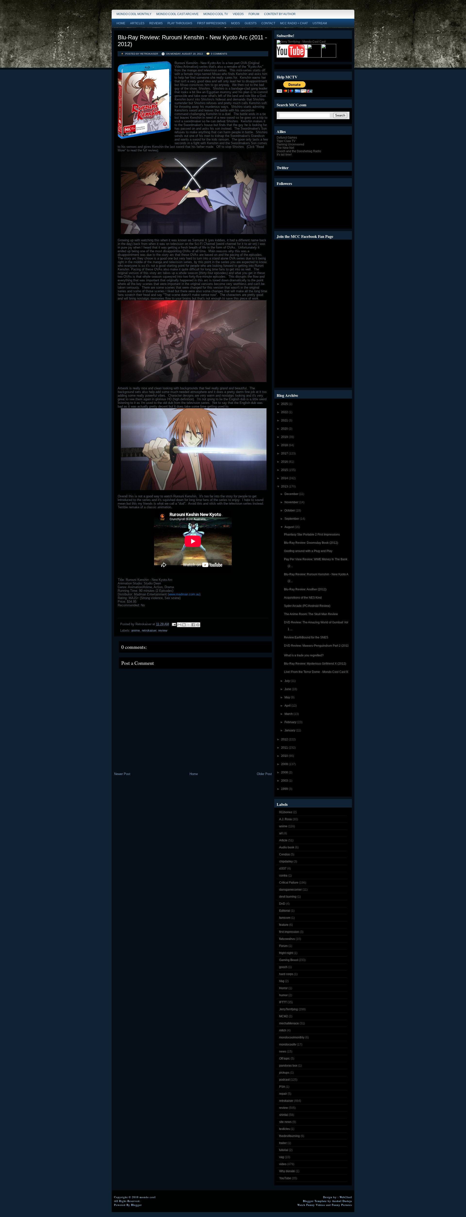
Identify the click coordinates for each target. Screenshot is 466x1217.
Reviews (156, 23)
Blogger (136, 1205)
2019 (285, 437)
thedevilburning (289, 1136)
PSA (282, 1086)
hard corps (286, 974)
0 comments (219, 53)
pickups (284, 1072)
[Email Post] (173, 624)
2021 (285, 420)
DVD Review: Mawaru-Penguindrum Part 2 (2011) (317, 645)
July (287, 681)
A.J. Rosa (285, 819)
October (290, 510)
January (290, 730)
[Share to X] (188, 624)
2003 (285, 780)
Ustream (320, 23)
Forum (254, 14)
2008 (285, 772)
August (289, 527)
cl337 (282, 868)
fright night (286, 953)
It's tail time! (284, 154)
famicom (284, 917)
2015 (285, 470)
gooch (283, 967)
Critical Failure (288, 882)
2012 (285, 739)
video (282, 1164)
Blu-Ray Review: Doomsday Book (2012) (311, 542)
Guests (251, 23)
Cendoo (284, 854)
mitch (282, 1030)
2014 (285, 478)
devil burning (287, 896)
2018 (285, 445)
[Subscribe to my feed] (314, 56)
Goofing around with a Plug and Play (308, 551)
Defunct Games (287, 137)
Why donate (287, 1171)
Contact (268, 23)
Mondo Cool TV (215, 14)
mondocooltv (287, 1044)
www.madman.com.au (184, 594)
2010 (285, 756)
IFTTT (283, 1002)
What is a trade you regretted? (304, 655)
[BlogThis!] (184, 624)
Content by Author (280, 14)
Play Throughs (179, 23)
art (281, 833)
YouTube (285, 1178)
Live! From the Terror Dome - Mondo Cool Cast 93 (317, 672)
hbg (281, 981)
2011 (285, 747)
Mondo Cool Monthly (133, 14)
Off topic (284, 1058)
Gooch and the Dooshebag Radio (299, 151)
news (282, 1051)
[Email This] (179, 624)
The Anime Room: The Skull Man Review (311, 614)
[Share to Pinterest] (197, 624)
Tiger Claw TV (286, 141)
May (287, 697)
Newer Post (122, 774)
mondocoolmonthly (291, 1037)
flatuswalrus (287, 939)
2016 (285, 461)
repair (283, 1093)
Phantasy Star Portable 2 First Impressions (312, 534)
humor (283, 995)
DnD (282, 903)
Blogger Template (315, 1201)
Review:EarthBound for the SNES (306, 637)
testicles (284, 1129)
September (292, 518)
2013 (285, 486)
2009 (285, 764)
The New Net (285, 148)
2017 (285, 453)
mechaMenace (289, 1023)
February (290, 722)
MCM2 (283, 1016)
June (288, 689)
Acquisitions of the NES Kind (303, 597)
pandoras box (288, 1065)
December (291, 494)
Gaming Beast (288, 960)
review (162, 630)
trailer (283, 1143)
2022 (285, 412)
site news (285, 1122)
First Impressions (211, 23)
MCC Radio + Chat (294, 23)
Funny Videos (315, 1205)
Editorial (284, 910)
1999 (285, 789)
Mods (235, 23)
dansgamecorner (290, 889)
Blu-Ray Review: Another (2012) (305, 589)
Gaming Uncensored (290, 144)
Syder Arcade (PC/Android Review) (307, 606)
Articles (137, 23)
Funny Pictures (342, 1205)
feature (283, 924)
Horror (283, 988)
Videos (238, 14)
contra (283, 875)
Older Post (264, 774)
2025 (285, 404)
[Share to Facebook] (193, 624)
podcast (284, 1079)
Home (120, 23)
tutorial (283, 1150)
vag (281, 1157)
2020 (285, 428)
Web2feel (346, 1197)
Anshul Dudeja (342, 1201)
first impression (289, 932)
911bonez (285, 812)
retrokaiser (149, 630)
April (287, 705)
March (288, 714)
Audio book (286, 847)
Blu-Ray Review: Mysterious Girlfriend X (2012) (315, 663)
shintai (283, 1115)
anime (135, 630)
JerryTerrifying (288, 1009)
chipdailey (286, 861)
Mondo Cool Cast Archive (177, 14)
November (291, 502)
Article (283, 840)
